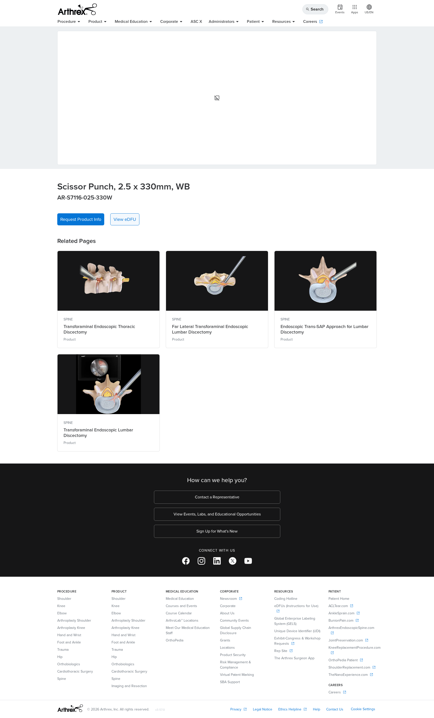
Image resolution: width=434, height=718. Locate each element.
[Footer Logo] (70, 708)
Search (314, 9)
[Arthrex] (77, 9)
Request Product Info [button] (80, 219)
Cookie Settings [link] (363, 709)
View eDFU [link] (125, 219)
